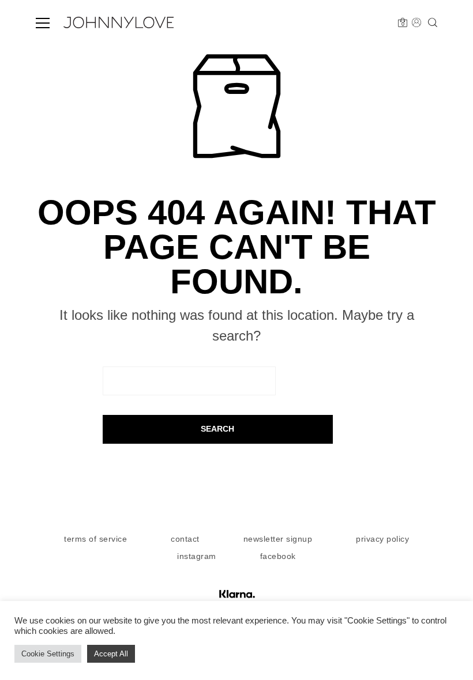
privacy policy (382, 538)
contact (185, 538)
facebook (278, 556)
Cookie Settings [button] (47, 653)
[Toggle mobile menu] (43, 23)
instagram (196, 556)
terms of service (95, 538)
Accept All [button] (111, 653)
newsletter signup (278, 538)
